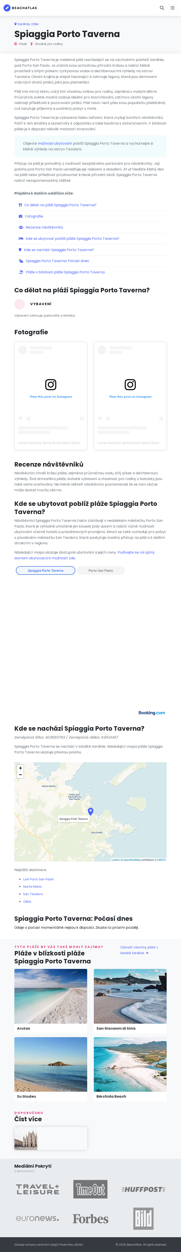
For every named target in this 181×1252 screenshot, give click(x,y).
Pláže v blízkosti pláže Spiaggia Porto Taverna (65, 272)
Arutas (23, 1028)
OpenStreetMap (131, 859)
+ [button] (20, 768)
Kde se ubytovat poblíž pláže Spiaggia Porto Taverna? (72, 238)
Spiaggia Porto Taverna (45, 570)
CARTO (161, 859)
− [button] (20, 774)
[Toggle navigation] (172, 8)
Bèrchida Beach (111, 1096)
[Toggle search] (162, 8)
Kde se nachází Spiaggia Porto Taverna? (58, 249)
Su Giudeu (26, 1096)
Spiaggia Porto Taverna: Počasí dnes (57, 260)
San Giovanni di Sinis (116, 1028)
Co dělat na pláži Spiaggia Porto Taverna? (59, 205)
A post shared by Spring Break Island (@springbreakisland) (59, 442)
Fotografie (33, 216)
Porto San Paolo (101, 570)
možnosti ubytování (55, 143)
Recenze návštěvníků (44, 227)
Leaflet (115, 859)
